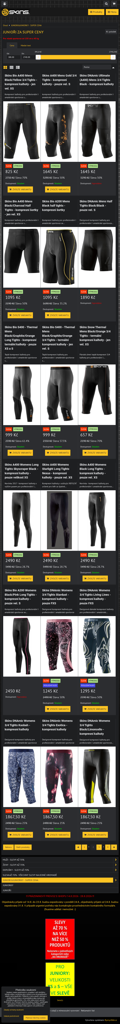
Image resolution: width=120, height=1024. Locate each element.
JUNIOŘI (7, 890)
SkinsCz (60, 1000)
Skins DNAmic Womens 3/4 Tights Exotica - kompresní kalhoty (57, 725)
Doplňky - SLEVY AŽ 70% (16, 869)
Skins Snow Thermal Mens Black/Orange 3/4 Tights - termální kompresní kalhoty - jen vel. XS (95, 336)
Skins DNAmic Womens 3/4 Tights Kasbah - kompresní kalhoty (20, 725)
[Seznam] (11, 68)
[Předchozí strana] (78, 847)
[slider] (38, 57)
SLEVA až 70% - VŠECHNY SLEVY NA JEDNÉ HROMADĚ (30, 875)
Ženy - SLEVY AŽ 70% (13, 864)
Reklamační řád (88, 1010)
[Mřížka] (5, 68)
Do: (23, 53)
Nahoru (8, 847)
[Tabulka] (18, 68)
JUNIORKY (8, 885)
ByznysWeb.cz (111, 1020)
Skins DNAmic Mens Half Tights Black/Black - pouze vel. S (96, 206)
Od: (8, 53)
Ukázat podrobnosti (11, 1016)
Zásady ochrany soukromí (14, 1010)
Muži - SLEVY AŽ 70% (13, 859)
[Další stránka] (114, 847)
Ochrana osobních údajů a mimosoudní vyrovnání (57, 1010)
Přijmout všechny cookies (36, 1018)
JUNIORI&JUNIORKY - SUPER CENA (20, 880)
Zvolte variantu (21, 189)
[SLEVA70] (60, 959)
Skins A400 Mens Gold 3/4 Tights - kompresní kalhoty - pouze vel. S (59, 80)
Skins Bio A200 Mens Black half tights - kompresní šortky (56, 206)
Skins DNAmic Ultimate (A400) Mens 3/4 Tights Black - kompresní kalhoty (97, 80)
